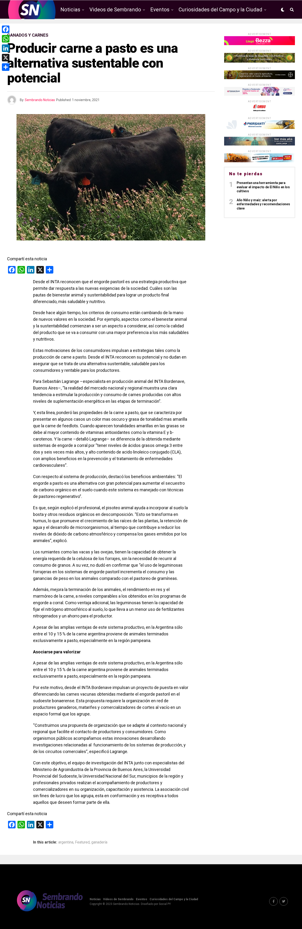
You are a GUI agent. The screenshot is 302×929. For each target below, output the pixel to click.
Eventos (159, 10)
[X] (5, 57)
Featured (82, 842)
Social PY (165, 904)
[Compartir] (5, 67)
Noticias (70, 10)
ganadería (99, 842)
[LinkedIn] (5, 48)
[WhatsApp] (5, 38)
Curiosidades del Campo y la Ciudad (220, 10)
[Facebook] (5, 29)
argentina (65, 842)
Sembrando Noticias (40, 100)
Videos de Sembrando (115, 10)
